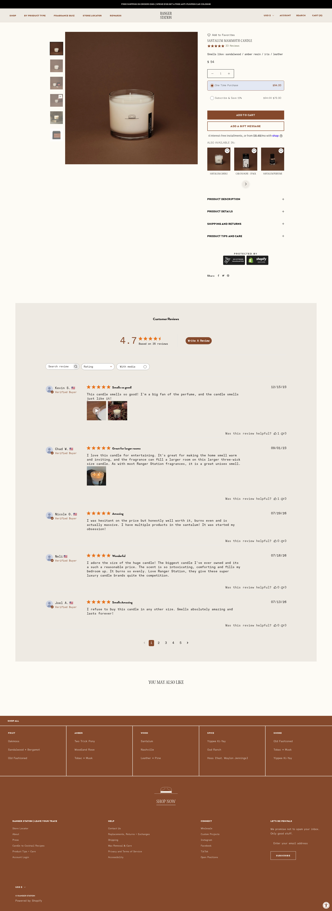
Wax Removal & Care (120, 845)
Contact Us (114, 828)
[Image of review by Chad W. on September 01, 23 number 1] (96, 476)
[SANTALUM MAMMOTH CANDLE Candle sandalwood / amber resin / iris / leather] (56, 48)
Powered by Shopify (28, 900)
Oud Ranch (214, 749)
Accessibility (115, 857)
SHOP (13, 15)
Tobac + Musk (84, 758)
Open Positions (209, 857)
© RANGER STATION (25, 895)
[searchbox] (59, 366)
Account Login (20, 857)
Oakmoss (13, 741)
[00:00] (131, 98)
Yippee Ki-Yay (216, 741)
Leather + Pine (151, 758)
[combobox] (98, 366)
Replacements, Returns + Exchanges (129, 834)
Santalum (147, 741)
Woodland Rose (85, 749)
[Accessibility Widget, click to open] (326, 905)
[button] (221, 35)
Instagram (206, 840)
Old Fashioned (17, 758)
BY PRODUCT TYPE (35, 15)
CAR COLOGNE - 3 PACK (246, 174)
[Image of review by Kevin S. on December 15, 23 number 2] (117, 410)
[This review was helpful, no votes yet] (275, 541)
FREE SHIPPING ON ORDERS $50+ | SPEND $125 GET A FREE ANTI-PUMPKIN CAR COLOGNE (166, 4)
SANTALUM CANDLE (219, 174)
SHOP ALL (13, 720)
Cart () (317, 15)
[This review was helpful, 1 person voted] (275, 434)
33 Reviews (232, 45)
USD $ (267, 15)
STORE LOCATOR (92, 15)
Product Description (223, 199)
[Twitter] (223, 275)
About (15, 834)
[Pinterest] (228, 275)
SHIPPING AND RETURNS (224, 223)
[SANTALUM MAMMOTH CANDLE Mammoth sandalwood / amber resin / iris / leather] (56, 117)
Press (15, 840)
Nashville (147, 749)
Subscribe (283, 855)
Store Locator (20, 828)
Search (301, 15)
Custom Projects (210, 834)
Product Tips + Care (24, 851)
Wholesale (206, 828)
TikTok (204, 851)
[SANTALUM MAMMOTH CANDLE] (56, 100)
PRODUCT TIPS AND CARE (224, 236)
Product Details (220, 211)
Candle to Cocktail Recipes (28, 845)
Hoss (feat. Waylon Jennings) (227, 758)
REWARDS (116, 15)
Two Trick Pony (85, 741)
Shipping (113, 840)
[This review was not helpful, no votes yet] (282, 434)
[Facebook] (218, 275)
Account (285, 15)
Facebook (206, 845)
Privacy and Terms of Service (125, 851)
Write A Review (198, 341)
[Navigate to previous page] (144, 643)
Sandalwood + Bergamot (24, 749)
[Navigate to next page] (187, 643)
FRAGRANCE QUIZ (64, 15)
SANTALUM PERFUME (272, 174)
